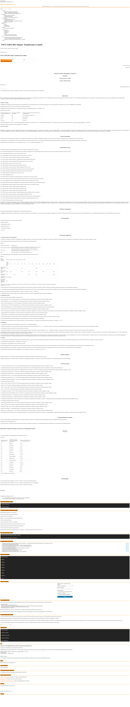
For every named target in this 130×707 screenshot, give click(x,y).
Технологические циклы (5, 504)
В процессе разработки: (61, 593)
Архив (3, 40)
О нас (3, 29)
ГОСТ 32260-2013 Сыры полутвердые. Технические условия (13, 498)
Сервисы (2, 705)
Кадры (3, 27)
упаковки (43, 334)
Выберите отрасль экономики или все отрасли (64, 584)
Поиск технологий (60, 587)
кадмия (2, 387)
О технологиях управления (9, 28)
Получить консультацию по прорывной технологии (13, 20)
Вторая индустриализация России (7, 4)
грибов (30, 170)
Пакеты (7, 176)
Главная (3, 10)
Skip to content (2, 0)
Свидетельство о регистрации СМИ (10, 35)
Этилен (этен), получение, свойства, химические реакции (12, 549)
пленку (37, 180)
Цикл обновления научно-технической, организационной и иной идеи (12, 523)
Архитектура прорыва (5, 506)
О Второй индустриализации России (10, 11)
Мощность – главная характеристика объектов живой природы (11, 518)
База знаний (4, 22)
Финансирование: (60, 590)
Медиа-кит (6, 32)
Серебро (2, 572)
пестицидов (41, 178)
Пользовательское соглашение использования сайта (13, 37)
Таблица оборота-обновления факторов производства (9, 527)
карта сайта (2, 490)
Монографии (6, 25)
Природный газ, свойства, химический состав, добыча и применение (14, 551)
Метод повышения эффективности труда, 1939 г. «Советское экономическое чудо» (16, 545)
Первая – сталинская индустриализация (11, 12)
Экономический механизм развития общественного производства (11, 525)
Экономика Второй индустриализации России (12, 13)
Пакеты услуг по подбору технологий (11, 17)
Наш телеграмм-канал (4, 667)
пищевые (14, 188)
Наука (3, 23)
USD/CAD (3, 570)
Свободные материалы (8, 16)
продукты (15, 184)
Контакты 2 (6, 31)
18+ (3, 36)
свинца (2, 383)
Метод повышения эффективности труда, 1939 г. (9, 537)
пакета (10, 347)
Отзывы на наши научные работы (10, 34)
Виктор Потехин (3, 52)
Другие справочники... (5, 640)
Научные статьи (7, 26)
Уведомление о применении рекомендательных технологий (14, 39)
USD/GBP (3, 567)
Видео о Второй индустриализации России (7, 662)
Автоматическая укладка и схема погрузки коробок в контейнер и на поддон (15, 547)
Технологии (4, 18)
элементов (38, 192)
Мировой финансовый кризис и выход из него (8, 512)
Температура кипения (5, 632)
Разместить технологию (8, 21)
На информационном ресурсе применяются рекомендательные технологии (13, 672)
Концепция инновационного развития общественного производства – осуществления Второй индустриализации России (21, 529)
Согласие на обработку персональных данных (12, 38)
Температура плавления (5, 635)
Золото (2, 578)
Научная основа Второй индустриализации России (9, 514)
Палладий (3, 575)
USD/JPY (2, 559)
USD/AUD (3, 562)
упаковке (105, 334)
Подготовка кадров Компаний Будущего (9, 548)
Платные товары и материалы (9, 15)
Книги (5, 24)
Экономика (2, 695)
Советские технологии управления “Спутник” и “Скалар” (10, 535)
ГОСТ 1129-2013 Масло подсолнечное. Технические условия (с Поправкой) (16, 497)
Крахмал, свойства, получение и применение (10, 550)
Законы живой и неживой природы (6, 516)
